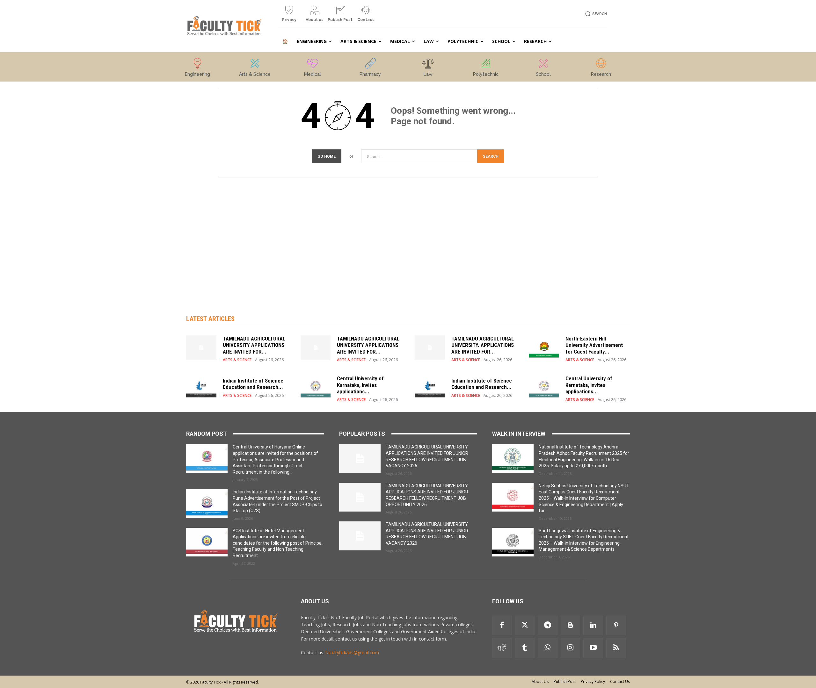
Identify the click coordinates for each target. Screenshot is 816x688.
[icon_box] (289, 16)
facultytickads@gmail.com (352, 652)
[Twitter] (525, 625)
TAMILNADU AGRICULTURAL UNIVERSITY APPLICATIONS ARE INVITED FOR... (254, 345)
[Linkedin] (593, 625)
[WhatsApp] (547, 648)
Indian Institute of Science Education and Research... (253, 383)
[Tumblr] (525, 648)
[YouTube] (593, 648)
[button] (595, 13)
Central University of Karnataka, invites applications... (360, 385)
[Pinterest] (616, 625)
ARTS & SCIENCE (237, 360)
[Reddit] (502, 648)
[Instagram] (570, 648)
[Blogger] (570, 625)
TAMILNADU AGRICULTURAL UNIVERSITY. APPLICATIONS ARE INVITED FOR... (482, 345)
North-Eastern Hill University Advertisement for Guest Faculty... (594, 345)
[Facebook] (502, 625)
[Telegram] (547, 625)
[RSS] (616, 648)
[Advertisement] (408, 239)
